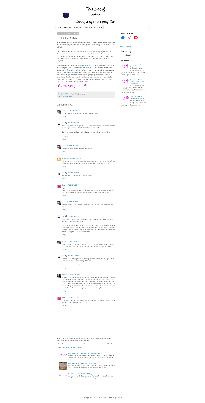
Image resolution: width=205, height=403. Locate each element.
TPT (100, 27)
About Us (67, 27)
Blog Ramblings (67, 96)
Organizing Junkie (73, 70)
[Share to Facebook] (82, 94)
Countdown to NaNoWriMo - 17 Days (80, 374)
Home (59, 27)
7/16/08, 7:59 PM (73, 297)
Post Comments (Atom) (74, 347)
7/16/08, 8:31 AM (72, 201)
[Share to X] (80, 94)
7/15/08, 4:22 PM (72, 145)
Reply (64, 116)
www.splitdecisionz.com (87, 65)
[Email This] (76, 94)
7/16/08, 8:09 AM (73, 185)
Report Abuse (125, 46)
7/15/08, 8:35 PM (75, 158)
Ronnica (65, 274)
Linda (64, 110)
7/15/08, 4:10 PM (73, 123)
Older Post (110, 344)
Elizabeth (65, 158)
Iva (63, 123)
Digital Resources (90, 27)
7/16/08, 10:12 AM (74, 256)
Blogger (119, 398)
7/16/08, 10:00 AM (73, 241)
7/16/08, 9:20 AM (73, 216)
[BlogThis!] (78, 94)
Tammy (64, 185)
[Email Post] (72, 93)
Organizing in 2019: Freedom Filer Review (82, 363)
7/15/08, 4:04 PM (72, 110)
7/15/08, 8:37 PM (73, 172)
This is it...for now (136, 96)
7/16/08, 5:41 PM (74, 274)
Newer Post (61, 344)
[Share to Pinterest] (84, 94)
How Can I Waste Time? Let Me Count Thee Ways (85, 353)
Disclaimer (77, 27)
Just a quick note (136, 65)
